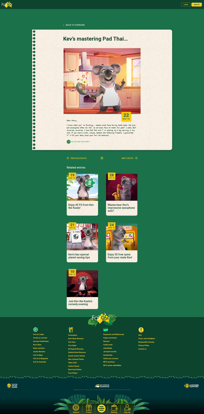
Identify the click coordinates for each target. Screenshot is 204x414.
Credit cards (108, 345)
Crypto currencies (110, 338)
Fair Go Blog (37, 355)
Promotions (72, 335)
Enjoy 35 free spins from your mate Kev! (120, 256)
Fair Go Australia (39, 362)
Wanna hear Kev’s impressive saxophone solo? (121, 207)
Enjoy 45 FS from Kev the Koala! (81, 206)
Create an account (40, 338)
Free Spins (72, 345)
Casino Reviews (39, 352)
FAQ (140, 335)
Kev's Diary (37, 345)
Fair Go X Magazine (40, 358)
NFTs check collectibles (112, 365)
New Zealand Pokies (76, 359)
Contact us (142, 349)
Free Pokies (72, 373)
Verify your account (110, 358)
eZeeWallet (107, 348)
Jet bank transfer (110, 352)
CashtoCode (108, 355)
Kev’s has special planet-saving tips (79, 256)
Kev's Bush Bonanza (76, 339)
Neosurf (106, 341)
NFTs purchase (109, 362)
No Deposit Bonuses (76, 349)
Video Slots (72, 363)
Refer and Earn (39, 348)
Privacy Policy (143, 345)
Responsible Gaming (146, 342)
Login (186, 4)
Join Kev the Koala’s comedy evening (80, 303)
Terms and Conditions (146, 339)
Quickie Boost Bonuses (77, 352)
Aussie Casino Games (76, 356)
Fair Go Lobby (38, 334)
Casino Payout (73, 366)
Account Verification (41, 341)
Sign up (197, 4)
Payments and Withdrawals (113, 334)
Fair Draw (72, 342)
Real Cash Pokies (74, 370)
